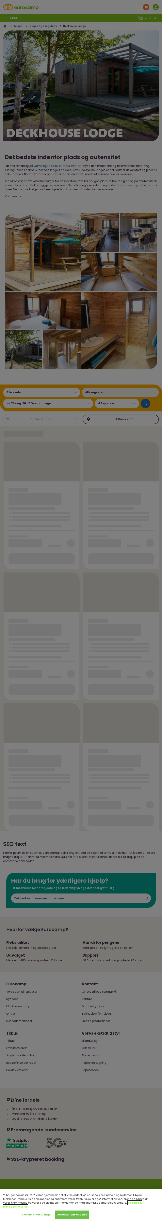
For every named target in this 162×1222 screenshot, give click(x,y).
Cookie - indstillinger (37, 1214)
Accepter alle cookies (72, 1214)
